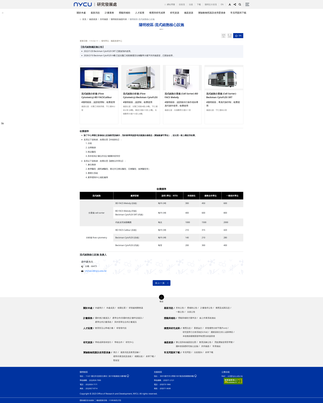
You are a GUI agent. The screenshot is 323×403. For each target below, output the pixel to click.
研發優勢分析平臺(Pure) (216, 328)
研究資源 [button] (174, 12)
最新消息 (168, 307)
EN (222, 4)
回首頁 (182, 4)
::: (165, 4)
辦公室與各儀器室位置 (186, 342)
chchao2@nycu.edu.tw (95, 271)
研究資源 (87, 342)
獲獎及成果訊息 (223, 307)
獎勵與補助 (169, 318)
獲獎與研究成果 (172, 328)
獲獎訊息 (187, 328)
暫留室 (116, 360)
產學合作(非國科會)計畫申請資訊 (127, 317)
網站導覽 (171, 4)
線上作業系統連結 (207, 317)
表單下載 (150, 356)
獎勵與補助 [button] (124, 12)
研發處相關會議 (136, 307)
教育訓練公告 (205, 342)
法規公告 (191, 311)
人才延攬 (87, 328)
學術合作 (118, 342)
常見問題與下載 (172, 352)
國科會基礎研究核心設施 (187, 346)
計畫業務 (87, 318)
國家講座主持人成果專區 (222, 332)
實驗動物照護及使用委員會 (97, 352)
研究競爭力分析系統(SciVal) (195, 332)
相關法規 (139, 356)
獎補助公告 (192, 307)
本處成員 (110, 307)
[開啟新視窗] (223, 35)
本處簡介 (99, 307)
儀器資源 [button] (188, 12)
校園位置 (122, 307)
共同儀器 (104, 19)
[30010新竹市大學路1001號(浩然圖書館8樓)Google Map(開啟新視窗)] (195, 376)
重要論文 (198, 328)
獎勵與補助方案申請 (187, 317)
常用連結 (216, 346)
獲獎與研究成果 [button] (157, 12)
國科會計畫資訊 (102, 317)
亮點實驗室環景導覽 (223, 342)
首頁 (84, 19)
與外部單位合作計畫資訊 (125, 322)
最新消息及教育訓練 (129, 352)
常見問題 (187, 352)
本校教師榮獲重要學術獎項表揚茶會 (199, 336)
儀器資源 (93, 19)
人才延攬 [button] (139, 12)
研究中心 (130, 342)
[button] (231, 4)
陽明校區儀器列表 (119, 19)
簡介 (115, 352)
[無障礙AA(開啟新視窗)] (233, 380)
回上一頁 (160, 283)
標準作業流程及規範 (122, 356)
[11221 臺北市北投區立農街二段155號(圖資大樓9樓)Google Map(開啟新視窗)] (127, 376)
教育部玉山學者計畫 (104, 328)
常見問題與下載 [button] (238, 12)
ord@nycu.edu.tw (235, 376)
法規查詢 (198, 352)
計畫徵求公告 (206, 307)
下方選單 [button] (161, 297)
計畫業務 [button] (109, 12)
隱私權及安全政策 (87, 400)
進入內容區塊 (6, 1)
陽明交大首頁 (211, 4)
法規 (191, 4)
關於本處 (87, 307)
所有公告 (180, 307)
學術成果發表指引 (103, 342)
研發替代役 (121, 328)
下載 (199, 4)
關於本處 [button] (81, 12)
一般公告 (180, 311)
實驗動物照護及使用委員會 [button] (211, 12)
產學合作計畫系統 (103, 322)
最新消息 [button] (95, 12)
